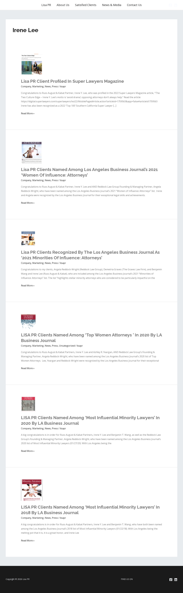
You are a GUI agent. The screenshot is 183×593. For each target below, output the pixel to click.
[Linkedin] (175, 5)
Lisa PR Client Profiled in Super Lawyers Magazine (72, 81)
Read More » (27, 114)
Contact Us (134, 5)
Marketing (38, 86)
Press (55, 86)
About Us (63, 5)
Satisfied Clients (85, 5)
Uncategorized (67, 345)
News (48, 86)
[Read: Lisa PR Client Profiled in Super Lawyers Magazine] (31, 64)
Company (26, 86)
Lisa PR (46, 5)
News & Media (111, 5)
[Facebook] (170, 5)
